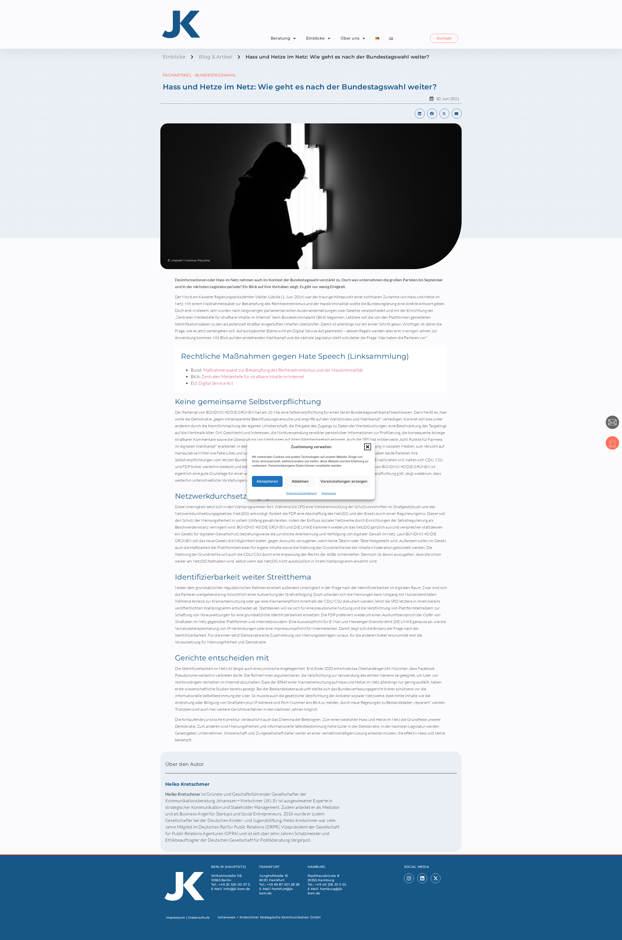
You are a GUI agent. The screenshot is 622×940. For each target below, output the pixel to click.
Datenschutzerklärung (301, 493)
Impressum (328, 493)
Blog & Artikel (215, 57)
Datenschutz (199, 917)
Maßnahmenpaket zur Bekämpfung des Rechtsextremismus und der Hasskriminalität (283, 370)
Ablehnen (300, 481)
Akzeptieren (267, 481)
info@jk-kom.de (237, 889)
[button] (367, 446)
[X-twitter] (436, 878)
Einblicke (315, 38)
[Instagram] (409, 878)
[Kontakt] (612, 422)
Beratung (280, 38)
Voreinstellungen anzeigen (343, 481)
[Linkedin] (422, 878)
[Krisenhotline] (612, 443)
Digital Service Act (216, 383)
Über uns (350, 38)
